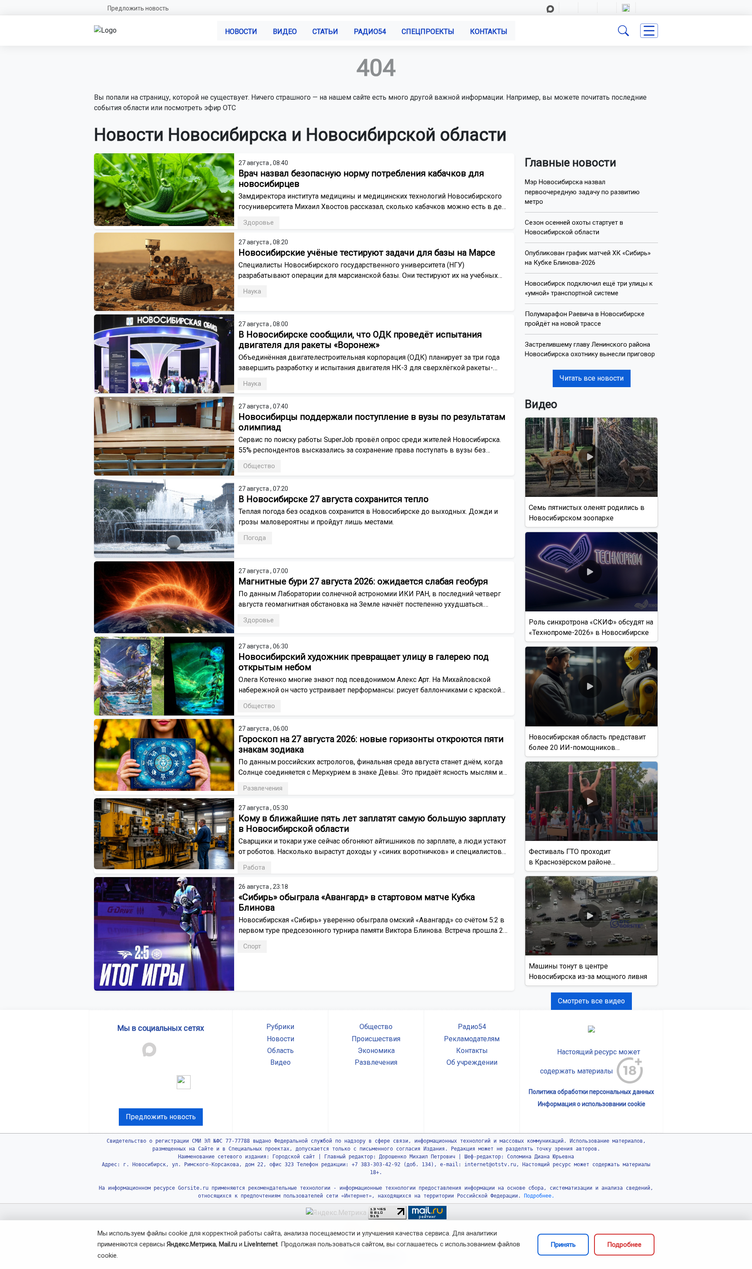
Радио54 (370, 31)
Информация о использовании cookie (591, 1103)
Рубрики (280, 1027)
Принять (563, 1245)
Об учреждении (471, 1062)
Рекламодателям (472, 1039)
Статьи (325, 31)
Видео (285, 31)
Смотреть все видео (591, 1001)
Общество (376, 1027)
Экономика (376, 1050)
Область (280, 1050)
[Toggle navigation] (649, 31)
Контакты (488, 31)
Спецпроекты (428, 31)
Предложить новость (138, 8)
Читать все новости (592, 378)
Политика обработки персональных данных (591, 1091)
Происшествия (376, 1039)
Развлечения (376, 1062)
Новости (241, 31)
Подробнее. (537, 1196)
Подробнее (624, 1245)
